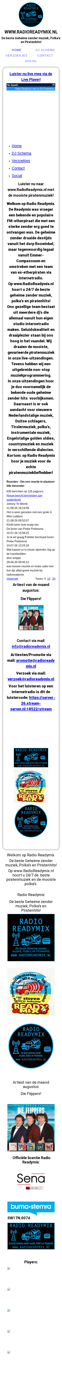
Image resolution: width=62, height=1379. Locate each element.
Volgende (12, 578)
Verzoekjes (17, 55)
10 (48, 578)
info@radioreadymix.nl (31, 646)
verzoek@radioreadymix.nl (31, 679)
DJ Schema (45, 50)
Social (31, 61)
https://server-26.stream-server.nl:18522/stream (32, 703)
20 (53, 578)
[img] (31, 15)
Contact (45, 55)
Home (17, 50)
